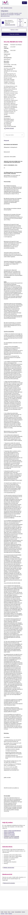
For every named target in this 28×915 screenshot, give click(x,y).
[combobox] (14, 135)
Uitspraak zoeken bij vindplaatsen (11, 837)
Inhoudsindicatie (8, 66)
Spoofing (23, 911)
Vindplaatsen (7, 116)
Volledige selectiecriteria (8, 867)
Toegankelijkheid (18, 911)
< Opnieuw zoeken (14, 29)
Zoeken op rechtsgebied (9, 834)
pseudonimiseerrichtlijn (10, 24)
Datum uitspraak (6, 47)
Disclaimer (10, 913)
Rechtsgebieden (8, 57)
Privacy (9, 911)
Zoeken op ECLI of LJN (9, 833)
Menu (24, 2)
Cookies (12, 911)
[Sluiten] (25, 22)
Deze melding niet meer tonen (20, 22)
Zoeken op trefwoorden (9, 832)
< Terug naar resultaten (14, 34)
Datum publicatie (6, 51)
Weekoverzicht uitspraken (9, 883)
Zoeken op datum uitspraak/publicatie (12, 830)
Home (2, 7)
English (2, 911)
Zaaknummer (7, 54)
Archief (6, 913)
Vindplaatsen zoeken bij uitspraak (11, 836)
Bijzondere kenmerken (6, 62)
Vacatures (2, 913)
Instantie (6, 44)
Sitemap (5, 911)
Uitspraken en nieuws (8, 7)
